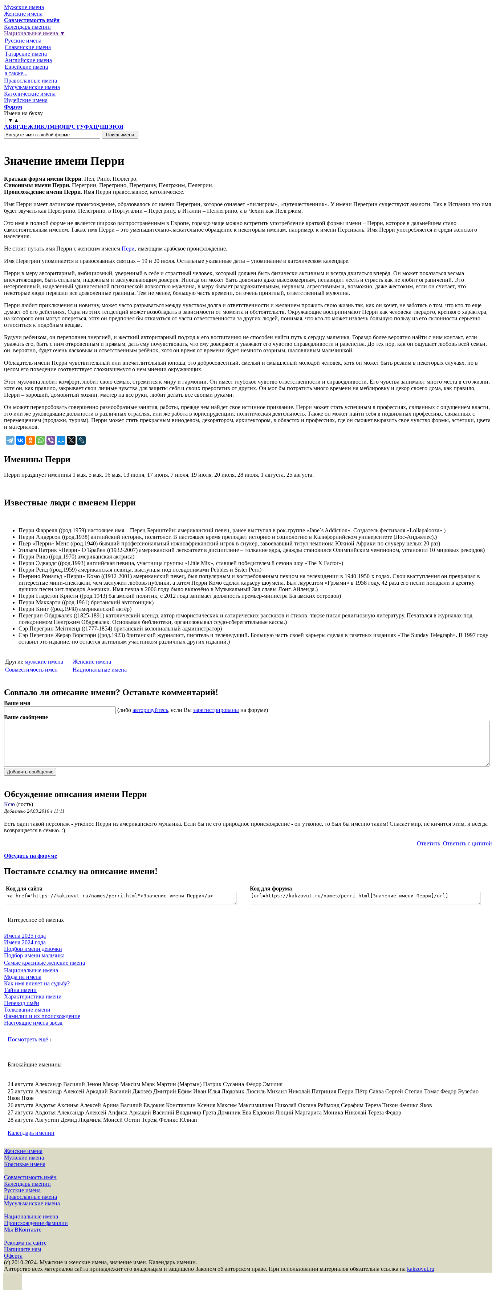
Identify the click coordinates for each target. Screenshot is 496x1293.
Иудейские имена (26, 100)
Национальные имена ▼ (34, 33)
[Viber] (50, 440)
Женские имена (23, 14)
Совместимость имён (31, 669)
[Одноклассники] (30, 440)
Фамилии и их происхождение (42, 1016)
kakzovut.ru (420, 1269)
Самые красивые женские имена (44, 963)
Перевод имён (21, 1003)
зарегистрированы (216, 710)
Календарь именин (27, 27)
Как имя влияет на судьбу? (37, 983)
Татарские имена (26, 54)
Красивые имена (24, 1164)
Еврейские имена (26, 67)
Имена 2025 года (25, 936)
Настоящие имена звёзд (33, 1023)
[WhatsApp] (40, 440)
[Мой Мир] (61, 440)
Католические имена (30, 94)
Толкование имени (27, 1009)
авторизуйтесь (150, 710)
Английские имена (28, 60)
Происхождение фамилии (36, 1223)
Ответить (428, 843)
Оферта (13, 1256)
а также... (16, 73)
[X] (71, 440)
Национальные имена (100, 669)
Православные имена (30, 80)
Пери (128, 248)
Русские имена (23, 40)
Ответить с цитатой (467, 843)
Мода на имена (22, 977)
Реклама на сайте (25, 1243)
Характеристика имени (33, 996)
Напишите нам (22, 1249)
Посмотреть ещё (28, 1039)
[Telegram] (10, 440)
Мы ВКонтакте (22, 1229)
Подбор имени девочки (33, 949)
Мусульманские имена (32, 87)
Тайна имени (20, 990)
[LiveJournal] (81, 440)
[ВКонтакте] (20, 440)
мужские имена (44, 661)
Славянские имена (28, 47)
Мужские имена (24, 7)
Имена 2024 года (25, 942)
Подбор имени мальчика (34, 955)
